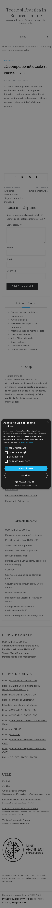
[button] (26, 481)
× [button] (47, 422)
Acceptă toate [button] (26, 468)
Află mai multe (27, 442)
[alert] (26, 454)
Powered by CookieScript (26, 486)
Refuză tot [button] (26, 475)
